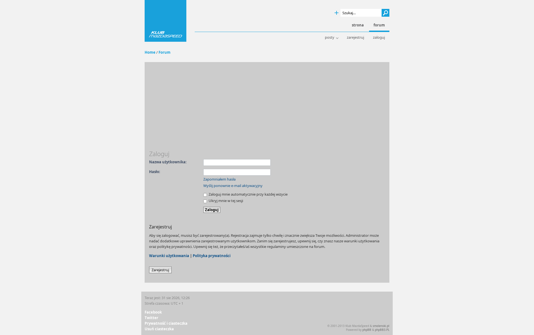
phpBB (366, 330)
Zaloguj (379, 37)
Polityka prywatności (212, 255)
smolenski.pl (381, 326)
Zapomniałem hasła (219, 179)
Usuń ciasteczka (159, 328)
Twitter (151, 317)
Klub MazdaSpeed (165, 21)
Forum (164, 52)
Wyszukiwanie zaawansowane (336, 13)
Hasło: (154, 171)
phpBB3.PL (382, 330)
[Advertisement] (267, 108)
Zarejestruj (355, 37)
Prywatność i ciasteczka (166, 323)
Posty (329, 37)
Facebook (153, 312)
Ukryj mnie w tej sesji (225, 200)
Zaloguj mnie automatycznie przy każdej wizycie (248, 194)
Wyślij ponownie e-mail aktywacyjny (233, 185)
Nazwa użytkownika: (168, 161)
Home (150, 52)
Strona (358, 25)
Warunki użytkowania (169, 255)
